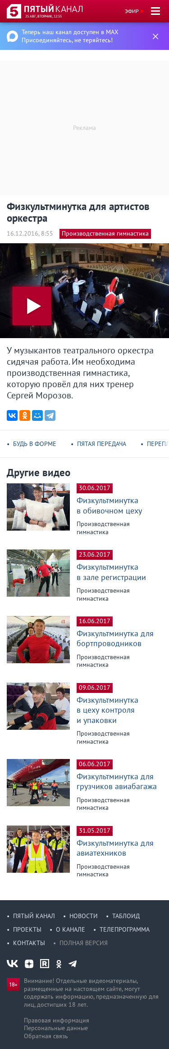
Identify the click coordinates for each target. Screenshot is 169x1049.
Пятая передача (101, 444)
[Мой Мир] (37, 415)
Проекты (27, 929)
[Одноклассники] (24, 415)
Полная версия (83, 943)
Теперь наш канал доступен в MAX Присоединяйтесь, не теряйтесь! (70, 36)
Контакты (29, 943)
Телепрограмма (125, 929)
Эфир (132, 11)
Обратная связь (46, 1036)
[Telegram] (50, 415)
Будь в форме (34, 444)
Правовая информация (56, 1020)
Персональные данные (56, 1028)
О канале (70, 929)
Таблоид (126, 916)
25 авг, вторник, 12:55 (43, 16)
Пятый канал (34, 916)
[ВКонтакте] (12, 415)
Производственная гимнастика (105, 233)
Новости (83, 916)
